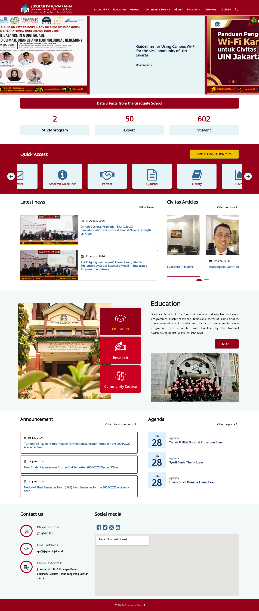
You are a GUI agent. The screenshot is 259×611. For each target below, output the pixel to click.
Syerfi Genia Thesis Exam (186, 462)
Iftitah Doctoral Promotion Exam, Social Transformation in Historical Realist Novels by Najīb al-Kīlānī (116, 230)
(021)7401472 (45, 533)
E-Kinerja (219, 184)
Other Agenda (226, 424)
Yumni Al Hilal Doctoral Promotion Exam (196, 442)
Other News (146, 207)
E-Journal (129, 184)
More (227, 344)
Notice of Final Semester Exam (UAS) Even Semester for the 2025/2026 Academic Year (77, 489)
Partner (85, 184)
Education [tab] (120, 328)
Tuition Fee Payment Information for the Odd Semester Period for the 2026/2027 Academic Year (77, 445)
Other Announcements (119, 424)
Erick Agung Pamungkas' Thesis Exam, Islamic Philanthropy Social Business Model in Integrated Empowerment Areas (114, 265)
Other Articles (226, 207)
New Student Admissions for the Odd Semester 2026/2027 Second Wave (71, 467)
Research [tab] (120, 357)
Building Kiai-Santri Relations (190, 267)
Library (174, 184)
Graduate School (134, 605)
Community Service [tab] (120, 386)
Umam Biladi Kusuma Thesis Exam (192, 482)
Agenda (174, 438)
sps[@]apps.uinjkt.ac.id (50, 551)
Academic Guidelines (40, 184)
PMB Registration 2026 (214, 154)
